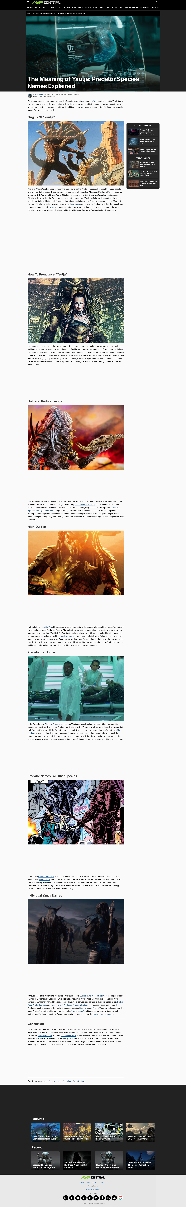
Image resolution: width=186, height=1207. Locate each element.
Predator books (73, 204)
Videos (155, 7)
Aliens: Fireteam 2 (95, 7)
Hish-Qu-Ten (46, 627)
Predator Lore (115, 7)
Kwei (86, 1008)
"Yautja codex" (77, 1011)
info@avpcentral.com (93, 1189)
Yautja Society (49, 1081)
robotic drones (66, 636)
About (83, 1182)
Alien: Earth (41, 7)
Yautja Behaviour (64, 1081)
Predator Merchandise (137, 7)
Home (29, 13)
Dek (81, 1008)
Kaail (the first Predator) (61, 1005)
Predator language (46, 876)
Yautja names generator (103, 1014)
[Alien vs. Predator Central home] (46, 2)
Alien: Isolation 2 (73, 7)
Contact (102, 1182)
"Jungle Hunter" (86, 996)
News (30, 7)
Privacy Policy (92, 1182)
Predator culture (45, 1035)
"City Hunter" (101, 996)
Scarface (42, 1005)
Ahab (35, 1005)
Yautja (96, 101)
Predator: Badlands (81, 1005)
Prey (52, 207)
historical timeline (68, 1035)
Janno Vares (39, 94)
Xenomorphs (44, 879)
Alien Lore (56, 7)
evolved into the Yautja (85, 504)
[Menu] (29, 2)
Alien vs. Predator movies (56, 724)
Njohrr (95, 1008)
